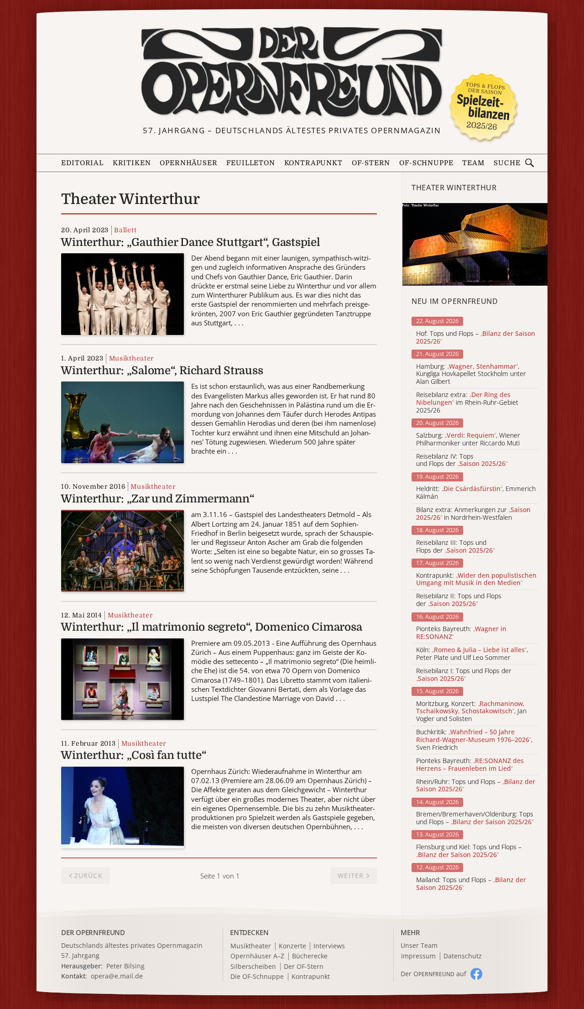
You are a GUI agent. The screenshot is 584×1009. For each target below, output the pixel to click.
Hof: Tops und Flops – (475, 337)
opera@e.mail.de (117, 976)
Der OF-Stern (303, 967)
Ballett (125, 230)
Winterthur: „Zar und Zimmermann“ (157, 498)
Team (473, 163)
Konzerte (292, 946)
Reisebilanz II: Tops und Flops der (458, 600)
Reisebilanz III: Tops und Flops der (455, 546)
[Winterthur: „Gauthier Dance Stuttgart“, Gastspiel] (122, 293)
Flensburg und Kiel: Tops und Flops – (468, 851)
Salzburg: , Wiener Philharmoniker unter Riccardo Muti (468, 439)
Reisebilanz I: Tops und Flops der (463, 675)
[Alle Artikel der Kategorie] (475, 244)
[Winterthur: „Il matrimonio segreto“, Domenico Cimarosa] (122, 678)
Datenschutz (462, 956)
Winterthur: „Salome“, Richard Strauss (162, 370)
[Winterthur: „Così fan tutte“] (122, 806)
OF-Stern (371, 163)
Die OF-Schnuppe (257, 977)
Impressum (418, 956)
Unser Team (419, 945)
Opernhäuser (188, 163)
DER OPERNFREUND (93, 932)
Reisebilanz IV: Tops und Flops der (461, 460)
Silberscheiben (253, 967)
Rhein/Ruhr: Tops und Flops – (475, 786)
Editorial (82, 163)
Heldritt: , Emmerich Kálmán (476, 493)
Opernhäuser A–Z (257, 956)
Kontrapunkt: (476, 579)
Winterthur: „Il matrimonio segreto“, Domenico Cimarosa (211, 627)
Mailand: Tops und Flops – (471, 884)
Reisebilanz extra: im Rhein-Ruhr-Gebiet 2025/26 (467, 402)
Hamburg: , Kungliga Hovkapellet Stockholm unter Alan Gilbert (471, 374)
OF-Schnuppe (426, 163)
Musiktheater (131, 358)
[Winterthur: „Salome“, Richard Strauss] (122, 421)
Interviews (329, 946)
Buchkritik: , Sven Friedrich (474, 739)
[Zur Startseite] (292, 72)
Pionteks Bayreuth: (461, 633)
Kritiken (132, 163)
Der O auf (433, 973)
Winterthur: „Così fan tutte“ (133, 755)
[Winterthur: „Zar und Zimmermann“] (122, 549)
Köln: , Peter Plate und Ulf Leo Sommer (472, 654)
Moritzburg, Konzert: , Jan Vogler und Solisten (471, 711)
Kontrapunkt (313, 163)
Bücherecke (310, 956)
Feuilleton (250, 163)
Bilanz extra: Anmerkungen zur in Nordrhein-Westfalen (473, 514)
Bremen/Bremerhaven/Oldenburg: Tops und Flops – (474, 818)
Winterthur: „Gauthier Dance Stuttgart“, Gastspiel (190, 242)
